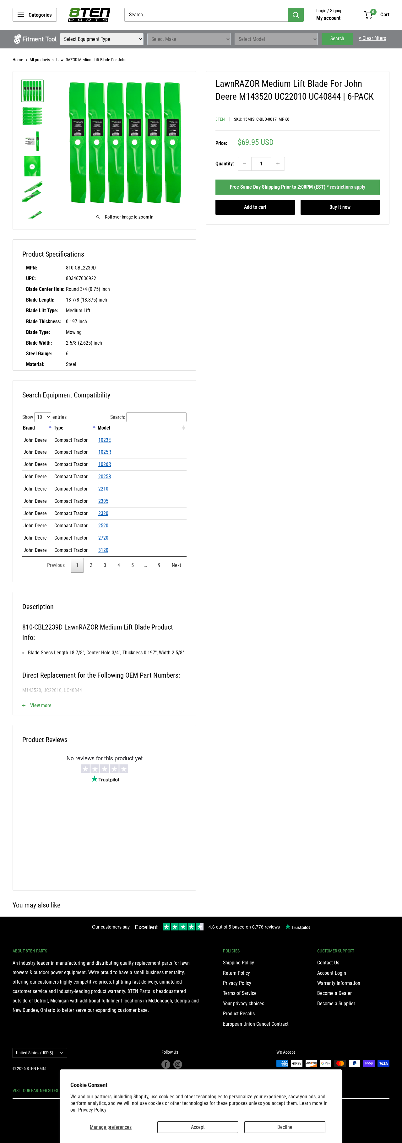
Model (104, 428)
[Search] (296, 15)
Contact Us (328, 963)
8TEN (220, 119)
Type (58, 428)
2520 (103, 526)
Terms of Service (240, 993)
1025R (104, 452)
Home (18, 59)
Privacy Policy (92, 1110)
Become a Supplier (336, 1004)
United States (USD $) (34, 1052)
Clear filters (372, 38)
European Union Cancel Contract (256, 1024)
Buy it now (339, 207)
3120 (103, 550)
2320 (103, 513)
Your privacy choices (243, 1004)
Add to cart (255, 207)
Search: (117, 417)
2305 (103, 501)
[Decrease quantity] (244, 163)
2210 (103, 489)
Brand (29, 428)
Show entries (44, 417)
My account (328, 18)
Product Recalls (239, 1014)
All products (40, 59)
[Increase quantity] (278, 163)
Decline (284, 1127)
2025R (104, 477)
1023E (104, 440)
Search (337, 39)
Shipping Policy (238, 963)
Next (176, 565)
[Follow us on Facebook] (165, 1064)
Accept (198, 1127)
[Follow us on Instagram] (177, 1064)
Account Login (331, 973)
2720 (103, 538)
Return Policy (236, 973)
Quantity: (224, 164)
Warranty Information (338, 983)
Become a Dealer (334, 993)
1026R (104, 464)
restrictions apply (347, 187)
